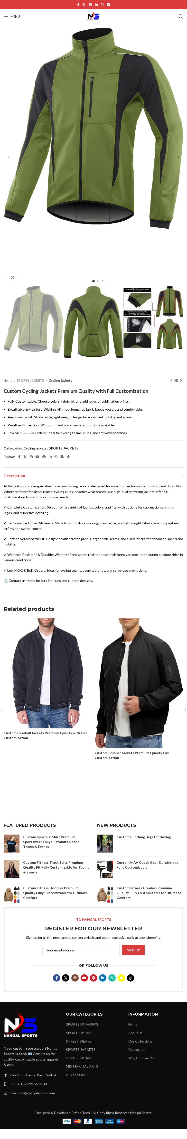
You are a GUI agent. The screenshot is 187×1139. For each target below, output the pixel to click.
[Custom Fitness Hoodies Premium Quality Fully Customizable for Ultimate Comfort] (11, 895)
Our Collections (140, 1041)
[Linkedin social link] (96, 4)
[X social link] (84, 4)
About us (135, 1033)
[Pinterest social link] (90, 4)
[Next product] (180, 380)
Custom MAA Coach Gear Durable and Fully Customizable (147, 864)
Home (8, 380)
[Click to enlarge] (12, 277)
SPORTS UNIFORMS (82, 1024)
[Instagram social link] (31, 457)
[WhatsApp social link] (102, 4)
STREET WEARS (79, 1041)
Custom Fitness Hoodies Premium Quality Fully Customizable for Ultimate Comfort (55, 892)
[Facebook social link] (78, 4)
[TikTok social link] (68, 457)
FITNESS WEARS (79, 1058)
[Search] (181, 16)
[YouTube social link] (37, 457)
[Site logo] (93, 16)
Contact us (136, 1049)
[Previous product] (171, 380)
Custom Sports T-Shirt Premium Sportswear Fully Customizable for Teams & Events (51, 841)
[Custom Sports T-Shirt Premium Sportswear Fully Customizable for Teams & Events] (11, 844)
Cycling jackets (60, 380)
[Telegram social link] (108, 4)
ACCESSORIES (77, 1075)
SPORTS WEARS (79, 1033)
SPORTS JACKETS (31, 380)
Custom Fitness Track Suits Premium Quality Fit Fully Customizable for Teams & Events (56, 867)
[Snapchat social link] (62, 457)
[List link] (31, 1084)
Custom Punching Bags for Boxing (144, 837)
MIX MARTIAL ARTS (82, 1066)
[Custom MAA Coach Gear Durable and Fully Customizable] (105, 869)
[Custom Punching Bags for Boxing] (105, 844)
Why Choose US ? (141, 1058)
